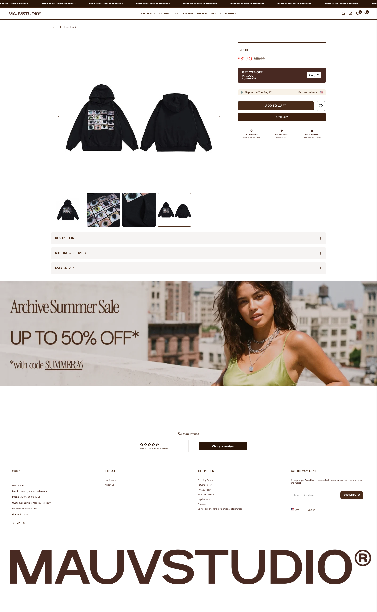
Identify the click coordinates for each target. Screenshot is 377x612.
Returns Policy (205, 484)
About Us (109, 484)
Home (54, 27)
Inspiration (110, 480)
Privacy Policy (204, 489)
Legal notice (204, 499)
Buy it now (282, 117)
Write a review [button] (223, 446)
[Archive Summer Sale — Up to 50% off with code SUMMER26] (188, 333)
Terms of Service (206, 494)
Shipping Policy (205, 480)
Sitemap (202, 504)
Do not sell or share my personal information (220, 508)
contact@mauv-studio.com (33, 491)
